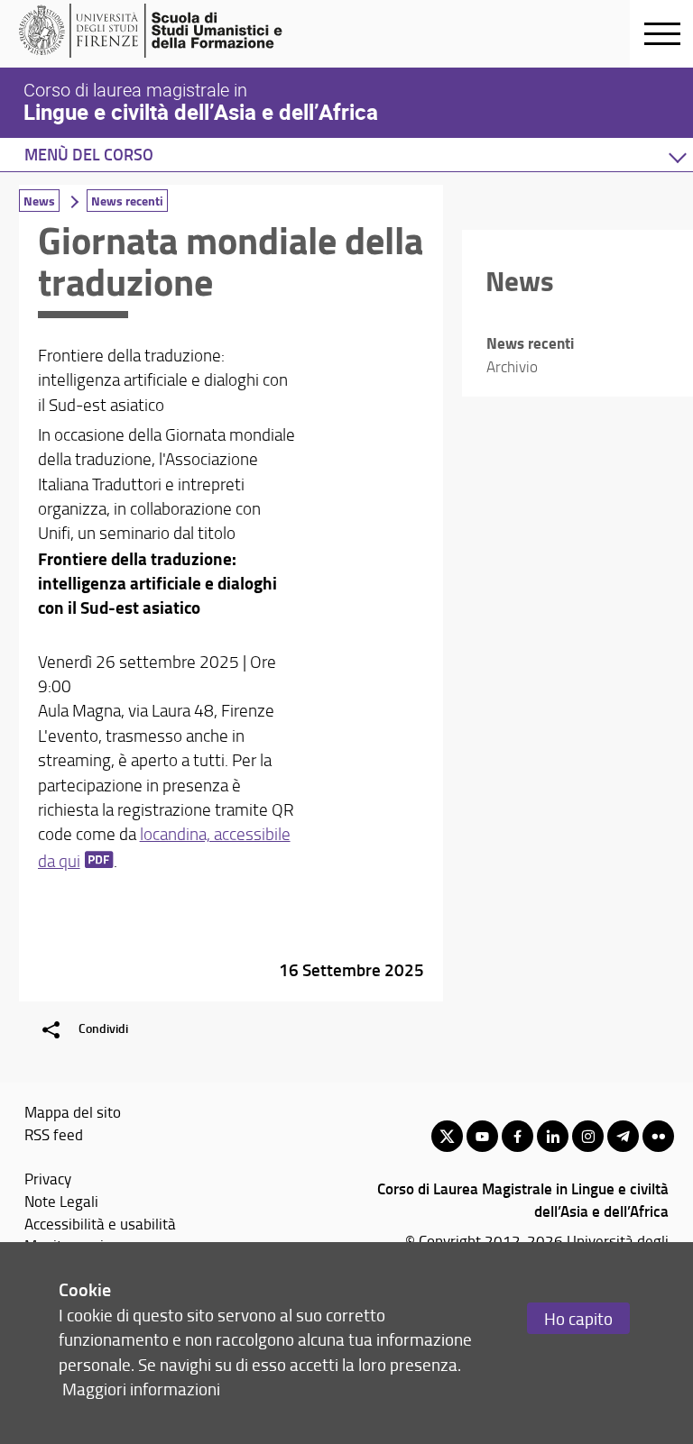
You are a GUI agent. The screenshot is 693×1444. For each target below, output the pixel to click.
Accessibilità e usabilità (100, 1223)
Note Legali (61, 1200)
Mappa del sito (72, 1111)
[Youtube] (482, 1136)
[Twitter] (447, 1136)
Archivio (512, 366)
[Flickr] (658, 1136)
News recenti (127, 200)
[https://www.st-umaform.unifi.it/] (158, 31)
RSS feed (53, 1134)
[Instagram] (588, 1136)
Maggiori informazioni (141, 1388)
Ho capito (578, 1318)
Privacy (47, 1178)
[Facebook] (517, 1136)
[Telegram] (623, 1136)
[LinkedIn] (552, 1136)
